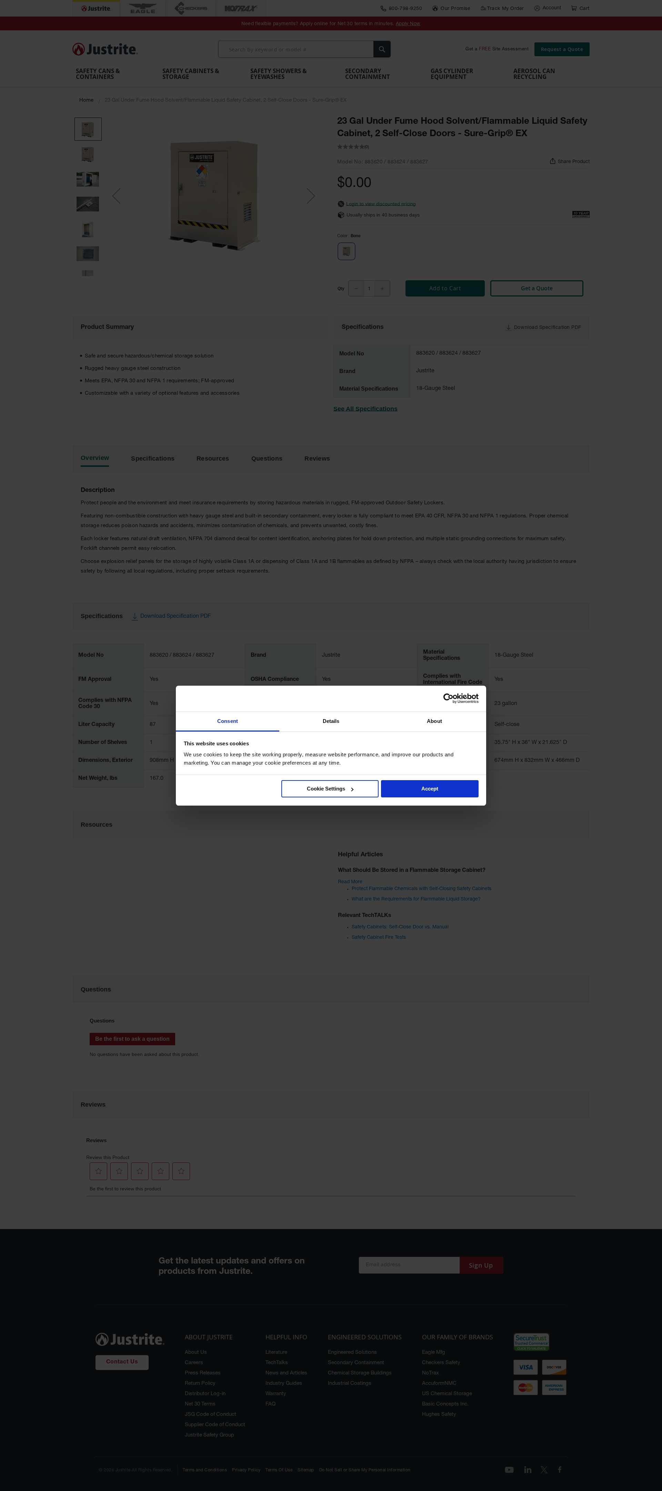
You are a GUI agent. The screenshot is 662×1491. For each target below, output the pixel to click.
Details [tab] (331, 721)
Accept (429, 789)
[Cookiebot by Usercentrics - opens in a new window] (448, 698)
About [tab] (434, 721)
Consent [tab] (227, 721)
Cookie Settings (326, 789)
